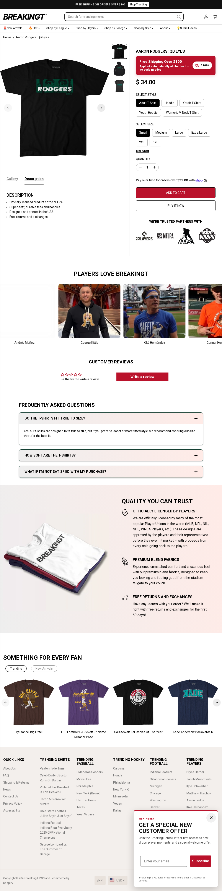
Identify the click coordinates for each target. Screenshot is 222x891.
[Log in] (206, 17)
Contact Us (10, 796)
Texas (81, 807)
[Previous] (8, 107)
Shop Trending (138, 4)
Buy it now (176, 205)
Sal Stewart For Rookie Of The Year (138, 732)
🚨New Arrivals (12, 28)
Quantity (143, 159)
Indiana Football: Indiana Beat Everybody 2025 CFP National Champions (56, 830)
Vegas (117, 803)
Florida (117, 775)
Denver (155, 807)
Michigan (156, 786)
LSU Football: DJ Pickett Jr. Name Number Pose (83, 734)
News (7, 789)
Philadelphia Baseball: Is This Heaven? (55, 790)
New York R (121, 789)
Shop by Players (86, 28)
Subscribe (200, 861)
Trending (16, 668)
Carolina (118, 768)
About (164, 28)
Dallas (117, 810)
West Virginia (85, 814)
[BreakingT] (25, 16)
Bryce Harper (195, 772)
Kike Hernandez (197, 807)
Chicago (155, 793)
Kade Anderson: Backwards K (193, 732)
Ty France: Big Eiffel (28, 732)
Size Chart (142, 150)
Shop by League (56, 28)
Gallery (12, 179)
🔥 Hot (33, 28)
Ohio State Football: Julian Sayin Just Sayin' (56, 813)
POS (42, 878)
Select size (145, 124)
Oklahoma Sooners (90, 772)
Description (34, 179)
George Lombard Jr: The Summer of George (53, 849)
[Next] (101, 107)
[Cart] (215, 17)
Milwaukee (84, 779)
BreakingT (32, 878)
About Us (9, 768)
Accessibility (11, 810)
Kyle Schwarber (197, 786)
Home (7, 37)
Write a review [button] (142, 377)
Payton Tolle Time (52, 768)
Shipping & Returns (16, 782)
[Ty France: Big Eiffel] (29, 702)
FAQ (6, 775)
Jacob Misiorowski (199, 779)
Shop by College (115, 28)
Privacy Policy (12, 803)
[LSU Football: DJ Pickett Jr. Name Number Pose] (84, 702)
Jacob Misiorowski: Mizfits (53, 801)
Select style (146, 94)
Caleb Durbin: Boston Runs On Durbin (54, 778)
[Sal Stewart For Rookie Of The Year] (138, 702)
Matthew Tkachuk (198, 793)
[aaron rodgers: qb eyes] (54, 108)
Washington (158, 800)
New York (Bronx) (88, 793)
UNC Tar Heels (86, 800)
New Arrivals (44, 668)
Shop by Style (143, 28)
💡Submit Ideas (187, 28)
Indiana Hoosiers (161, 772)
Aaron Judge (195, 800)
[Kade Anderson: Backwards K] (193, 702)
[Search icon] (179, 16)
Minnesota (120, 796)
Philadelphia (85, 786)
